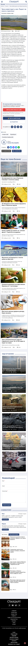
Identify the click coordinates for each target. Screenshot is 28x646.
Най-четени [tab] (4, 534)
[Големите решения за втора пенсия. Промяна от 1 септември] (14, 275)
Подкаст (14, 615)
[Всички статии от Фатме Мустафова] (3, 142)
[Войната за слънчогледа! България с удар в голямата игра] (14, 403)
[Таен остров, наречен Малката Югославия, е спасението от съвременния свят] (5, 565)
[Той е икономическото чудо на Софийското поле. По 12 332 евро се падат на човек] (14, 330)
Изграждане (13, 134)
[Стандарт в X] (21, 127)
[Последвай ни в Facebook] (9, 605)
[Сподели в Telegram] (16, 147)
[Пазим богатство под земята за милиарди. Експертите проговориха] (14, 422)
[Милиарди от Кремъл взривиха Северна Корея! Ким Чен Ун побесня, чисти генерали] (5, 574)
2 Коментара (17, 151)
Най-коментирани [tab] (14, 534)
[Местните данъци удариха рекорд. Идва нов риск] (14, 302)
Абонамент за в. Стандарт (14, 644)
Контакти (14, 640)
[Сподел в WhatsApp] (19, 147)
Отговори (6, 519)
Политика (14, 612)
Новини (2, 6)
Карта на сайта (14, 642)
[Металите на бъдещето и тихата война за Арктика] (14, 248)
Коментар (5, 491)
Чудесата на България (14, 617)
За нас (14, 632)
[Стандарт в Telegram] (18, 127)
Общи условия (14, 634)
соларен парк (5, 134)
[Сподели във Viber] (13, 147)
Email (3, 486)
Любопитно (14, 619)
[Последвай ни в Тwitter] (16, 605)
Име (3, 480)
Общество (14, 614)
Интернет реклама (14, 637)
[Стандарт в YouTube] (15, 127)
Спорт (14, 624)
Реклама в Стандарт (14, 639)
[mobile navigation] (2, 2)
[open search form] (26, 1)
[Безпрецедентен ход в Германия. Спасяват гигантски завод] (14, 169)
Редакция (14, 635)
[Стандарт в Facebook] (12, 127)
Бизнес (6, 6)
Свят (14, 622)
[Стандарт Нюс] (14, 602)
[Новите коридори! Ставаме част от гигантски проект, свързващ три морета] (14, 441)
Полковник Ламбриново (7, 137)
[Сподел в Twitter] (11, 147)
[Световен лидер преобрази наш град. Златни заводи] (14, 384)
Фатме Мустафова (13, 143)
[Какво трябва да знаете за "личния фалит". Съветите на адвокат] (14, 221)
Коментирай (7, 151)
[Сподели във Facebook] (8, 147)
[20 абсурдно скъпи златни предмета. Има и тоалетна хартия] (14, 194)
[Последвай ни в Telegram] (19, 605)
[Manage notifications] (25, 643)
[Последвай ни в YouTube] (12, 605)
